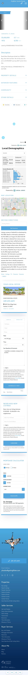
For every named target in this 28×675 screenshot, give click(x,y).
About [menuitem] (3, 649)
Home (2, 274)
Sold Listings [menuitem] (4, 613)
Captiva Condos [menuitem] (5, 592)
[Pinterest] (12, 575)
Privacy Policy (18, 378)
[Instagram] (5, 575)
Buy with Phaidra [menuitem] (5, 630)
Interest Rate (7, 486)
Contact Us (5, 308)
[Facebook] (7, 575)
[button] (2, 20)
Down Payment (7, 479)
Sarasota (15, 274)
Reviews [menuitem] (3, 654)
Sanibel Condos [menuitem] (5, 596)
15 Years (14, 467)
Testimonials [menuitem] (4, 615)
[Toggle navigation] (26, 3)
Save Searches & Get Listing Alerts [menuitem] (10, 601)
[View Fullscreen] (3, 205)
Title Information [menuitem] (5, 620)
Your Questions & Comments (10, 348)
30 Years (7, 467)
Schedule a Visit (19, 319)
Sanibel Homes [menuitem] (5, 599)
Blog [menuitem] (2, 651)
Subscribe (14, 443)
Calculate (14, 496)
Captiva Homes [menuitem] (5, 594)
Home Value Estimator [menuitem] (7, 611)
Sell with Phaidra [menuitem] (5, 609)
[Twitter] (10, 575)
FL (11, 274)
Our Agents (11, 308)
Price (4, 473)
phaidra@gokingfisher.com (10, 570)
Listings (7, 274)
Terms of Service (9, 392)
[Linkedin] (2, 575)
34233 (4, 276)
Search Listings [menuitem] (5, 588)
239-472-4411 (9, 301)
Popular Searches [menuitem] (5, 590)
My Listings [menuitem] (4, 586)
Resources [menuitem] (4, 618)
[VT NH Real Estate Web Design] (14, 663)
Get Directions (14, 228)
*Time (4, 342)
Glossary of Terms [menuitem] (6, 622)
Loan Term (6, 464)
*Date (4, 335)
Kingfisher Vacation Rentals (18, 1)
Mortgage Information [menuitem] (7, 632)
